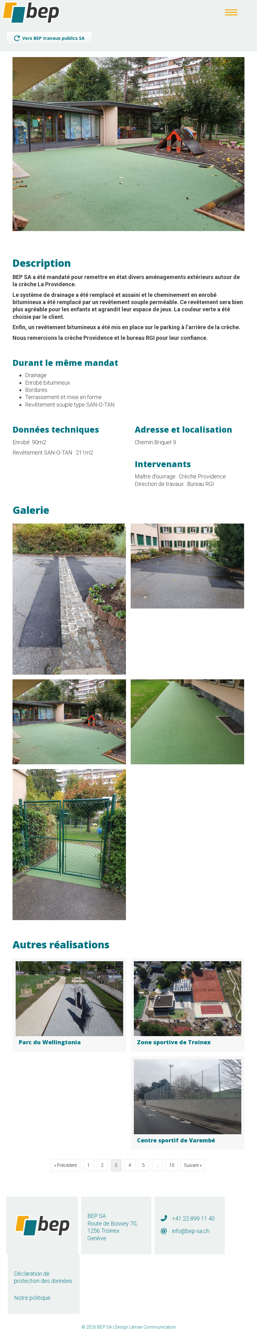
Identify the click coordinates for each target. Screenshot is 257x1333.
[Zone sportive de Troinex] (187, 1005)
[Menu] (231, 12)
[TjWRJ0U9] (69, 599)
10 (171, 1165)
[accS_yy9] (187, 721)
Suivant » (193, 1165)
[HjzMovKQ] (69, 721)
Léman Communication (152, 1327)
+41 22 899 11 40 (193, 1218)
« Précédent (65, 1165)
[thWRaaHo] (187, 566)
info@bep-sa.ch (190, 1231)
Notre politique (32, 1297)
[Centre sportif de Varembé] (187, 1103)
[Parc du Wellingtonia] (69, 1005)
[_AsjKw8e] (69, 844)
